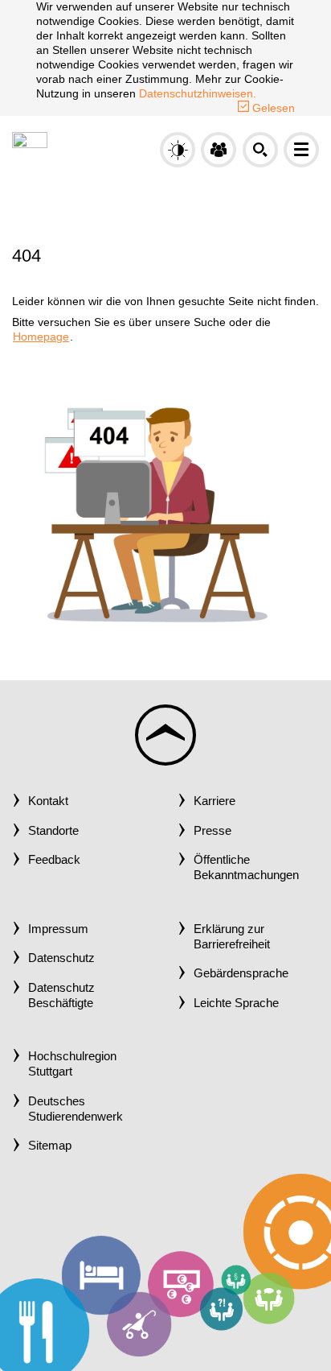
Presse (212, 830)
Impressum (58, 929)
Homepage (41, 336)
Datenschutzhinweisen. (197, 93)
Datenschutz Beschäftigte (61, 995)
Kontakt (48, 801)
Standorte (53, 830)
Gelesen (272, 107)
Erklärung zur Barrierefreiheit (232, 937)
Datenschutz (61, 958)
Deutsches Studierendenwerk (75, 1109)
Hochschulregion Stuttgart (72, 1064)
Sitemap (50, 1145)
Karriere (214, 801)
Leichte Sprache (236, 1003)
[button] (218, 149)
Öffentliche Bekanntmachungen (246, 867)
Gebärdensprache (241, 973)
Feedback (54, 859)
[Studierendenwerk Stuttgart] (29, 148)
